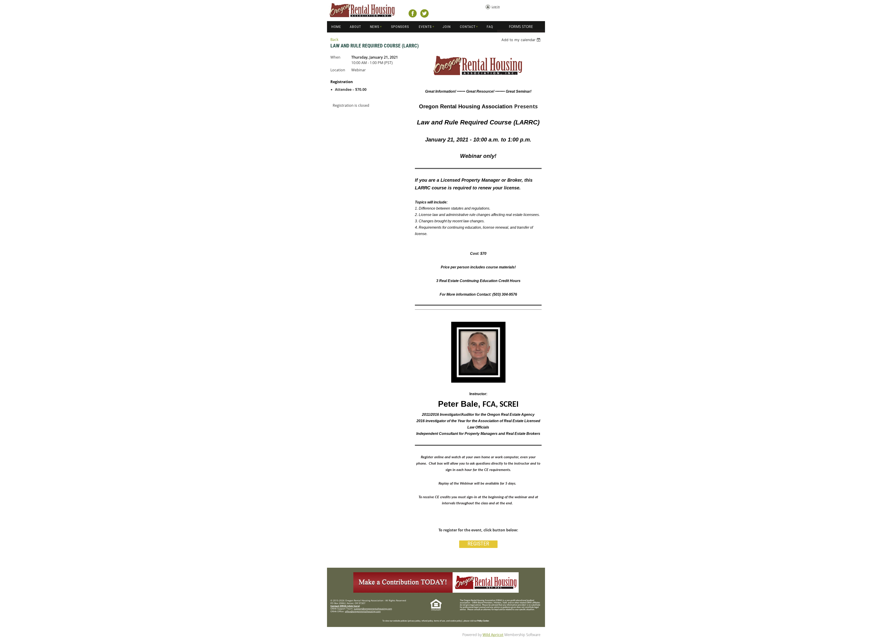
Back (334, 39)
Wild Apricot (493, 634)
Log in (496, 7)
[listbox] (521, 39)
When (335, 57)
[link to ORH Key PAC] (436, 591)
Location (337, 69)
